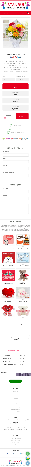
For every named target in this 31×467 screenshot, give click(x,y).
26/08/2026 (15, 93)
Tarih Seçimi (15, 106)
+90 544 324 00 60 (21, 428)
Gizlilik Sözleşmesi (15, 411)
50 (6, 117)
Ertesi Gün (15, 102)
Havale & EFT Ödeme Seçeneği (17, 132)
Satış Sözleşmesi (15, 409)
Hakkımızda (15, 393)
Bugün (15, 87)
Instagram (17, 453)
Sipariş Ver (22, 116)
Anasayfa (15, 391)
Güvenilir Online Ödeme (17, 129)
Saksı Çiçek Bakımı (15, 440)
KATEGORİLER (5, 13)
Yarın (15, 94)
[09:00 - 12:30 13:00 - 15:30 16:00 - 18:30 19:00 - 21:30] (22, 79)
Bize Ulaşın (15, 398)
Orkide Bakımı (15, 442)
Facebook (10, 453)
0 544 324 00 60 (22, 13)
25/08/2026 (15, 86)
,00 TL (14, 355)
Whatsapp (21, 427)
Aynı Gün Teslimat (17, 125)
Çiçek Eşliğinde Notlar (15, 438)
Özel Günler (15, 445)
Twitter (22, 453)
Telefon (9, 427)
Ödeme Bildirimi (15, 396)
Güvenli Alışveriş (15, 407)
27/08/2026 (15, 101)
